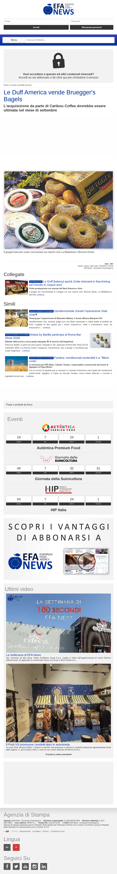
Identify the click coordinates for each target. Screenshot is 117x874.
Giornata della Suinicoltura (58, 479)
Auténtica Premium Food (58, 448)
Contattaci (36, 831)
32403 (46, 827)
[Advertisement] (58, 147)
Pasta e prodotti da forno (21, 85)
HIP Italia (58, 510)
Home (6, 85)
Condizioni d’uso (58, 831)
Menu (14, 40)
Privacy (46, 831)
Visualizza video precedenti (59, 754)
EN (7, 847)
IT (16, 847)
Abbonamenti (25, 831)
